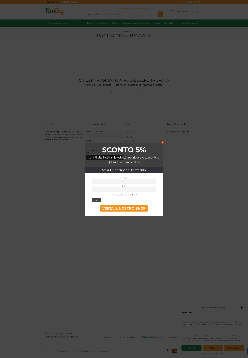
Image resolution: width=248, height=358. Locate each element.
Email (124, 186)
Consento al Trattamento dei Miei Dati (125, 195)
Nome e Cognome (124, 178)
